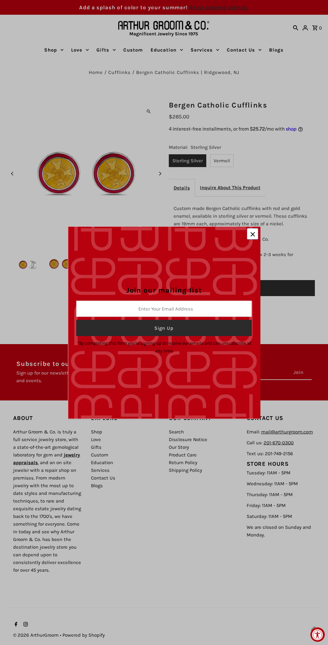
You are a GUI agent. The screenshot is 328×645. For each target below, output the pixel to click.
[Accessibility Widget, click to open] (317, 634)
